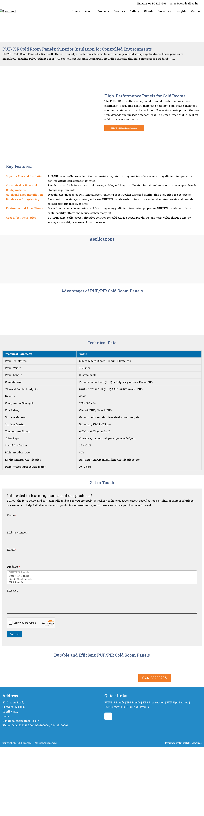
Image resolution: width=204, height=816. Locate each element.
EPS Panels (133, 702)
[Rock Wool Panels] (101, 579)
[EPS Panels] (101, 582)
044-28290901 (59, 725)
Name (12, 515)
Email (12, 549)
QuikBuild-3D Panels (135, 707)
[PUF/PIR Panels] (101, 572)
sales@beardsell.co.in (184, 3)
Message (12, 590)
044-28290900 (40, 725)
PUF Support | (113, 707)
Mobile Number (18, 532)
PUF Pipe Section (177, 702)
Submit (14, 634)
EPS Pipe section (153, 702)
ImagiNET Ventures (190, 742)
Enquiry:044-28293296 (151, 3)
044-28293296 (154, 677)
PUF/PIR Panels (114, 702)
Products (13, 566)
